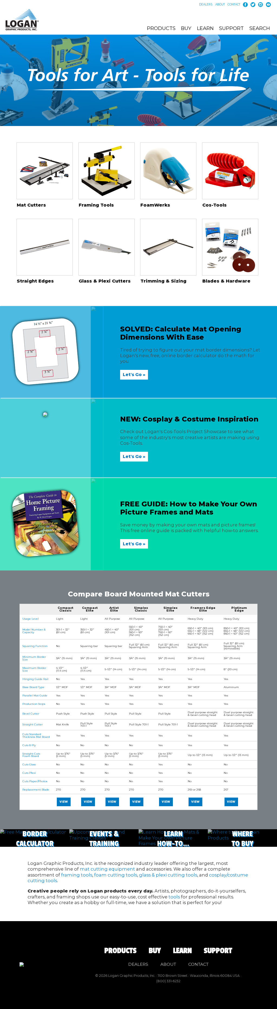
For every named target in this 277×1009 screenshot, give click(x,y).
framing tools (76, 875)
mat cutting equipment (107, 869)
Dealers (205, 4)
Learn (205, 28)
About (220, 4)
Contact (233, 4)
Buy (186, 28)
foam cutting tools (115, 875)
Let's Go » (134, 374)
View (64, 801)
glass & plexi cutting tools (168, 875)
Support (231, 28)
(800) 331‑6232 (168, 981)
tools (174, 897)
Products (161, 28)
